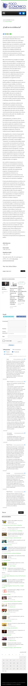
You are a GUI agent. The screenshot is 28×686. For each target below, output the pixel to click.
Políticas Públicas (12, 266)
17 (3, 666)
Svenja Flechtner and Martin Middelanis (12, 553)
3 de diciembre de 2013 (19, 491)
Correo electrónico (5, 332)
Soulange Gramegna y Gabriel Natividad (12, 537)
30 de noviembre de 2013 (18, 444)
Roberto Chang (7, 594)
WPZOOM (19, 684)
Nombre (4, 328)
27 (13, 668)
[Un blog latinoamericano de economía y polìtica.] (14, 5)
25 (7, 668)
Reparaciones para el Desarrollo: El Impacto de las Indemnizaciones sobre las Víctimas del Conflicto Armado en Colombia (13, 296)
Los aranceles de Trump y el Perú (15, 637)
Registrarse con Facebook (22, 316)
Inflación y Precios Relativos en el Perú (16, 527)
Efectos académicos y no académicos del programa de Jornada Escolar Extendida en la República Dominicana (16, 581)
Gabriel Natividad (7, 621)
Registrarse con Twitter (8, 316)
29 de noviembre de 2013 (18, 359)
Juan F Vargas (12, 566)
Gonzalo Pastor (7, 560)
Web (3, 336)
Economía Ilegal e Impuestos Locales (16, 562)
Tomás (8, 473)
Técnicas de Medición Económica (15, 603)
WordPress (9, 684)
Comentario (5, 321)
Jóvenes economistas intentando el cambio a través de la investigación (16, 533)
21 (17, 666)
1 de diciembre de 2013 (19, 473)
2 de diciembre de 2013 (19, 433)
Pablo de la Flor (12, 640)
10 (3, 663)
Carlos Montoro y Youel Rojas (15, 530)
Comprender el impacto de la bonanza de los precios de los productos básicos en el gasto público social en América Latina (17, 549)
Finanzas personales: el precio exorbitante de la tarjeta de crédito (15, 643)
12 (10, 663)
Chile (7, 266)
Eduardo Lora (12, 607)
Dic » (6, 671)
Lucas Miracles (4, 288)
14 (17, 663)
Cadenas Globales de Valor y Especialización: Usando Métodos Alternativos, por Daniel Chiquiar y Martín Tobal (21, 294)
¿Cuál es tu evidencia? (12, 27)
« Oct (3, 671)
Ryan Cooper (8, 21)
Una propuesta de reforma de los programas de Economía (15, 610)
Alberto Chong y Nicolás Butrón (10, 628)
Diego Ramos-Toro (8, 544)
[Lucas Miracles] (5, 284)
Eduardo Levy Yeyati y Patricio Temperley (13, 525)
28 (17, 668)
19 (10, 666)
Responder (5, 379)
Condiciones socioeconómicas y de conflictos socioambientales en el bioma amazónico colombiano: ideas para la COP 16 (14, 570)
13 (13, 663)
